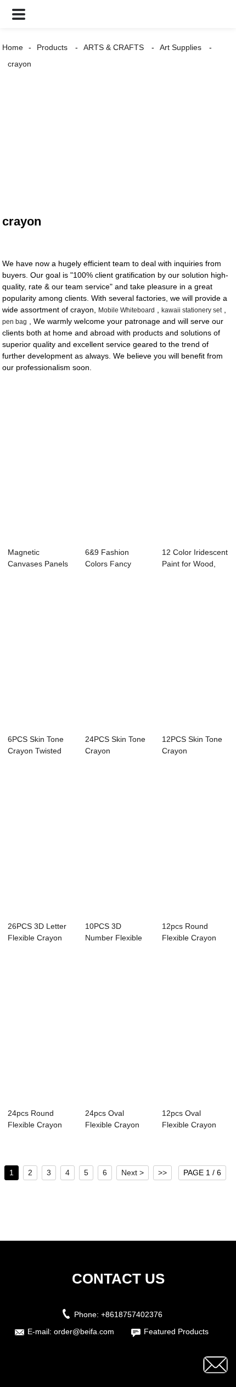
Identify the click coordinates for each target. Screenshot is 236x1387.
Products (52, 47)
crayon (19, 63)
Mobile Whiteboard (126, 310)
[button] (18, 14)
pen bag (14, 322)
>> (162, 1172)
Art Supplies (180, 47)
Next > (132, 1172)
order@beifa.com (84, 1331)
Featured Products (176, 1331)
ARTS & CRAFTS (113, 47)
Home (12, 47)
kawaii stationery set (191, 310)
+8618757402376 (131, 1314)
